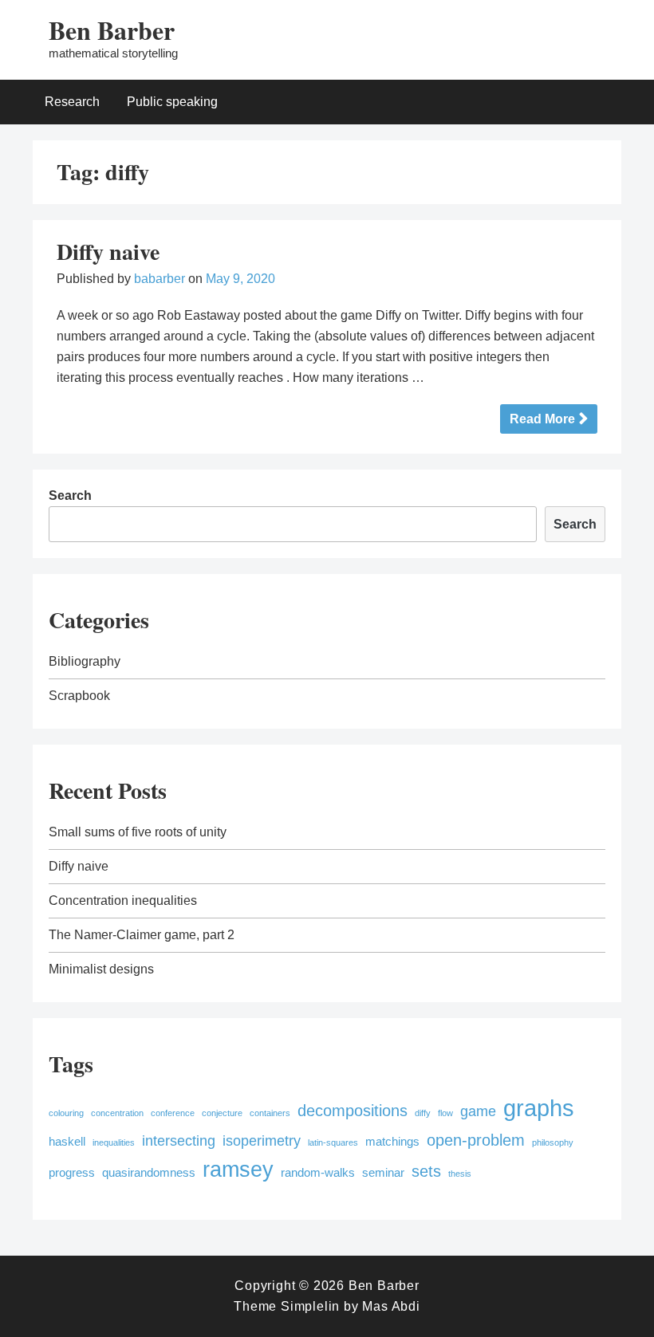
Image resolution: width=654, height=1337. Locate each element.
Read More (542, 419)
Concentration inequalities (123, 900)
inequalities (114, 1142)
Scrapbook (79, 695)
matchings (392, 1141)
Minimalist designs (101, 969)
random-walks (318, 1172)
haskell (67, 1141)
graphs (538, 1108)
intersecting (178, 1141)
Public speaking (172, 101)
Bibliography (84, 661)
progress (72, 1172)
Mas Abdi (391, 1306)
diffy (423, 1113)
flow (445, 1113)
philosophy (552, 1142)
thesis (459, 1173)
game (478, 1111)
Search (70, 495)
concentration (117, 1113)
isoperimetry (262, 1141)
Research (72, 101)
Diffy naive (108, 251)
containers (270, 1113)
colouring (66, 1113)
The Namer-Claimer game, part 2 (141, 935)
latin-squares (333, 1142)
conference (173, 1113)
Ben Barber (112, 30)
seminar (383, 1172)
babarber (159, 278)
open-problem (476, 1140)
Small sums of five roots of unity (138, 832)
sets (426, 1171)
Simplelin (310, 1306)
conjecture (222, 1113)
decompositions (352, 1110)
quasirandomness (148, 1172)
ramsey (238, 1170)
